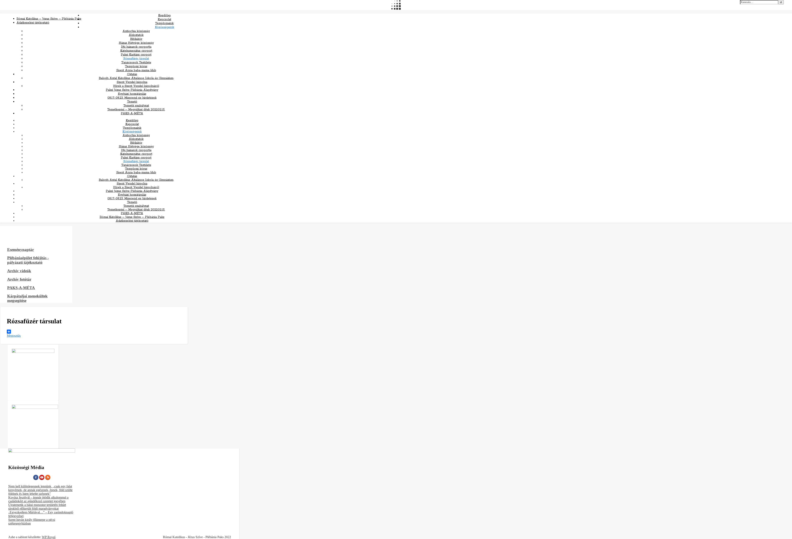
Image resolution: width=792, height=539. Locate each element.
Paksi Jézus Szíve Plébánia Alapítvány (132, 90)
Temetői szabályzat (136, 106)
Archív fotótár (19, 279)
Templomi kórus (136, 66)
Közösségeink (164, 27)
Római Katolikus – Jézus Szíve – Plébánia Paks (48, 19)
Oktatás (132, 74)
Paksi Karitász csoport (136, 55)
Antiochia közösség (136, 31)
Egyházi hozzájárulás (132, 94)
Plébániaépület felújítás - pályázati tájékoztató (28, 260)
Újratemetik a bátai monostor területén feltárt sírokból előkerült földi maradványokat (37, 506)
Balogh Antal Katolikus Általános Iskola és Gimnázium (136, 78)
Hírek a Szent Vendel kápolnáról (136, 86)
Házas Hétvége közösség (136, 43)
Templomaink (164, 23)
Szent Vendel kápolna (132, 82)
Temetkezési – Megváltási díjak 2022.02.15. (136, 109)
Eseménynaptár (20, 249)
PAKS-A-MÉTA (132, 113)
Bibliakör (136, 39)
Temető (132, 102)
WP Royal (48, 537)
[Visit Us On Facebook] (36, 479)
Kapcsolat (164, 19)
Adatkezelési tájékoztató (32, 23)
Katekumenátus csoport (136, 51)
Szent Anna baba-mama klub (136, 70)
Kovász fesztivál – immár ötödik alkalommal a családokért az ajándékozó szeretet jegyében (38, 499)
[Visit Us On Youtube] (42, 479)
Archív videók (19, 271)
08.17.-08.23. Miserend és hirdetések (132, 98)
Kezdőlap (164, 15)
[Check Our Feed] (48, 479)
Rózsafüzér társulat (136, 58)
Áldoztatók (136, 35)
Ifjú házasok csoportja (136, 47)
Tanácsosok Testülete (136, 62)
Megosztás (14, 335)
